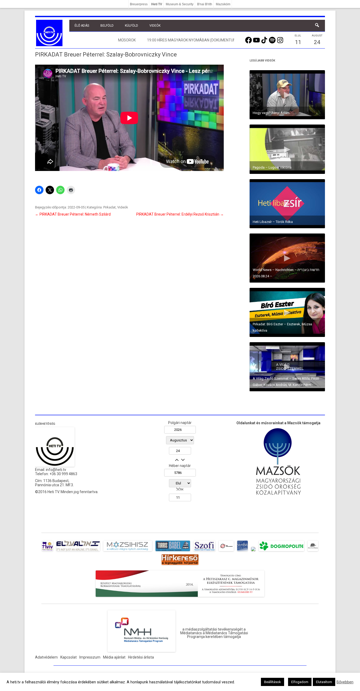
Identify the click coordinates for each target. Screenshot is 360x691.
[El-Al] (78, 551)
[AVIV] (47, 551)
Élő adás (82, 25)
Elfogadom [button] (299, 682)
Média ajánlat (114, 657)
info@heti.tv (56, 470)
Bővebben (345, 682)
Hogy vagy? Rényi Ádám (271, 113)
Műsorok (127, 40)
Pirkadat (109, 207)
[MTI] (226, 551)
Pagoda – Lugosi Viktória (272, 167)
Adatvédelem (46, 657)
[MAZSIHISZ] (127, 551)
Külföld (131, 25)
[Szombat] (242, 551)
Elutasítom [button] (324, 682)
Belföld (107, 25)
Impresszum (89, 657)
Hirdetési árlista (141, 657)
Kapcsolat (68, 657)
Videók (154, 25)
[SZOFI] (204, 551)
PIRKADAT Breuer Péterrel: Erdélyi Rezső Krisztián (180, 214)
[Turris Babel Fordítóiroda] (172, 551)
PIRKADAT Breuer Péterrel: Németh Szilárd (73, 214)
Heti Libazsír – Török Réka (273, 222)
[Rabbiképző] (253, 551)
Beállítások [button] (272, 682)
